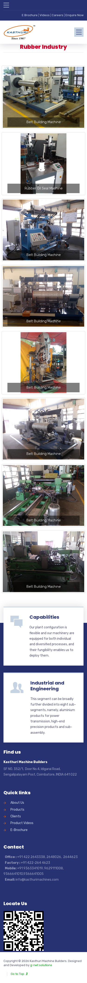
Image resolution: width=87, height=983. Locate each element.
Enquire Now (74, 15)
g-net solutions (41, 965)
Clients (15, 816)
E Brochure (30, 15)
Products (17, 810)
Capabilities (44, 617)
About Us (17, 803)
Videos (45, 15)
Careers (58, 15)
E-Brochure (19, 830)
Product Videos (21, 823)
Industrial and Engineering (47, 686)
